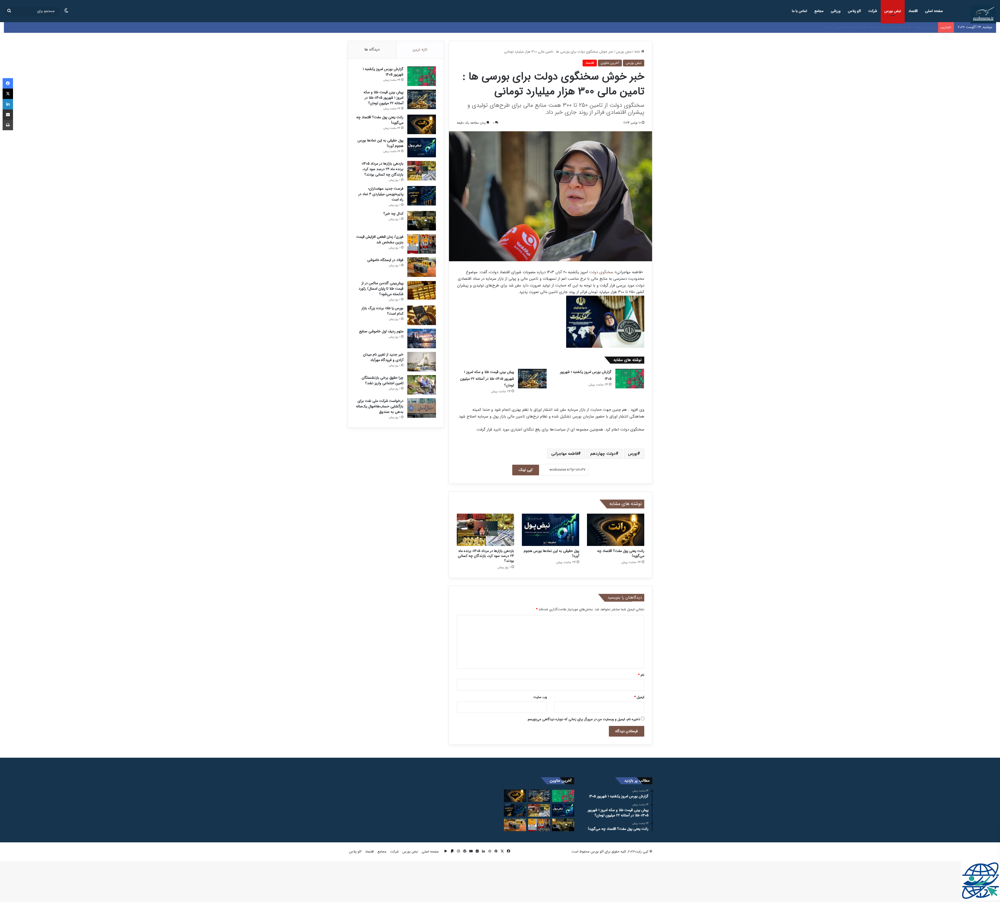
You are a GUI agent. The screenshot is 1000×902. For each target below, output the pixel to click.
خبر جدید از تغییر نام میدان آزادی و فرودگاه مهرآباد (383, 357)
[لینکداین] (8, 104)
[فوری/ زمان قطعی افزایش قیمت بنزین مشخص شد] (421, 244)
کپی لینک (526, 470)
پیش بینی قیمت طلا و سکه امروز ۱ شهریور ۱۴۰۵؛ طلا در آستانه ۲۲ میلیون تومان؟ (487, 378)
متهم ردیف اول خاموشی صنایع (381, 331)
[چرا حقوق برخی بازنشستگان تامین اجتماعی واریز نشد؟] (421, 385)
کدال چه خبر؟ (393, 213)
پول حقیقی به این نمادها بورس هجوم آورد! (551, 553)
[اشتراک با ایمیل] (8, 114)
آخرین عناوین (610, 63)
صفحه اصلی (934, 11)
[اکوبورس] (983, 14)
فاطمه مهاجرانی (564, 453)
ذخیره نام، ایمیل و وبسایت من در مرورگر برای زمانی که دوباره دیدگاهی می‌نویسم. (583, 719)
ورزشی (836, 11)
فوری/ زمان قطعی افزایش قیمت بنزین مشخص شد (379, 239)
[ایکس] (8, 94)
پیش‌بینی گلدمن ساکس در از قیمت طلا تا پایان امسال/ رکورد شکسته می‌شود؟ (381, 288)
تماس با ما (799, 11)
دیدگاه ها (371, 49)
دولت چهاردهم (603, 453)
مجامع (818, 11)
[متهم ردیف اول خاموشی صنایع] (421, 338)
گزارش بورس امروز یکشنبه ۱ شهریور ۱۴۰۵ (383, 71)
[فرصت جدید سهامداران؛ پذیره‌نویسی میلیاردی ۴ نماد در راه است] (421, 196)
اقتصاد (913, 11)
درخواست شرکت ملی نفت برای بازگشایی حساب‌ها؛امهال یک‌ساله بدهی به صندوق (379, 406)
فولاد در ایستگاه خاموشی (385, 260)
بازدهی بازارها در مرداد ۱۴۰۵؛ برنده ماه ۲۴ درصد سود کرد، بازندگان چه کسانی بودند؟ (486, 556)
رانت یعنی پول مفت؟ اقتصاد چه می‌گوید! (906, 27)
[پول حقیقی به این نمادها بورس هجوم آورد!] (550, 530)
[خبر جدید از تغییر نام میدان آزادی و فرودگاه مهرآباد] (421, 361)
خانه (637, 51)
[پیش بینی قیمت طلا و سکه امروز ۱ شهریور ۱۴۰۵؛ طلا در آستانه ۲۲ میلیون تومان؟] (532, 378)
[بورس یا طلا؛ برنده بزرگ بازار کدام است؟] (421, 315)
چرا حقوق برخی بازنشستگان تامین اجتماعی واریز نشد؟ (382, 380)
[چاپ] (8, 125)
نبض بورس (892, 11)
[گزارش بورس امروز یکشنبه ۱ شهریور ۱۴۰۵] (629, 378)
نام (641, 675)
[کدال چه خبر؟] (421, 221)
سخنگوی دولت (601, 272)
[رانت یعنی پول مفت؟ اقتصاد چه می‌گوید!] (615, 530)
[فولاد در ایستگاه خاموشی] (421, 267)
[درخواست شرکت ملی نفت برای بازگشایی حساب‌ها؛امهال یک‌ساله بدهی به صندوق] (421, 408)
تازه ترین (420, 49)
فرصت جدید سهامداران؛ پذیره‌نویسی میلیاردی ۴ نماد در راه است (380, 194)
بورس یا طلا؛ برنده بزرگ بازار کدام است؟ (382, 310)
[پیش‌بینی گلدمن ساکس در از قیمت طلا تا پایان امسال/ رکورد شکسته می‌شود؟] (421, 290)
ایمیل (639, 697)
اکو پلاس (854, 11)
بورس (632, 453)
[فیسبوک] (8, 83)
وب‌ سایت (540, 697)
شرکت (872, 11)
